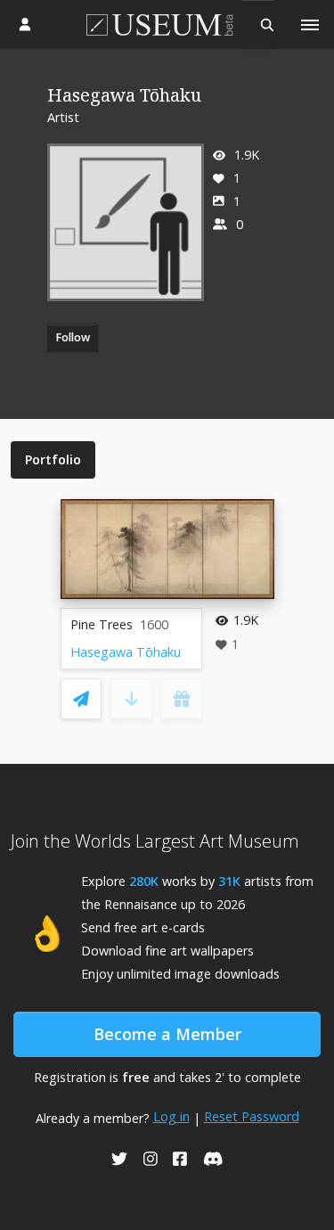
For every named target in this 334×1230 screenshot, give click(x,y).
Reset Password (251, 1116)
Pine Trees (101, 624)
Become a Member (167, 1034)
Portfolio (53, 459)
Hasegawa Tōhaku (125, 652)
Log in (171, 1116)
